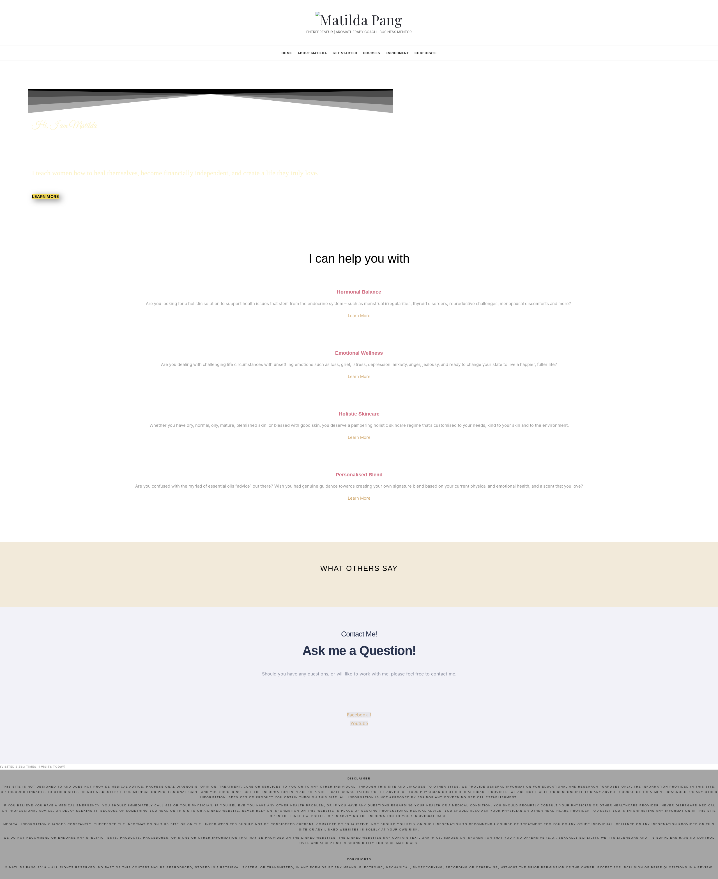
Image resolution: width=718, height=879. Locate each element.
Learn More (359, 315)
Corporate (426, 53)
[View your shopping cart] (507, 52)
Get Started (345, 53)
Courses (371, 53)
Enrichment (397, 53)
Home (287, 53)
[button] (45, 196)
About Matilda (312, 53)
